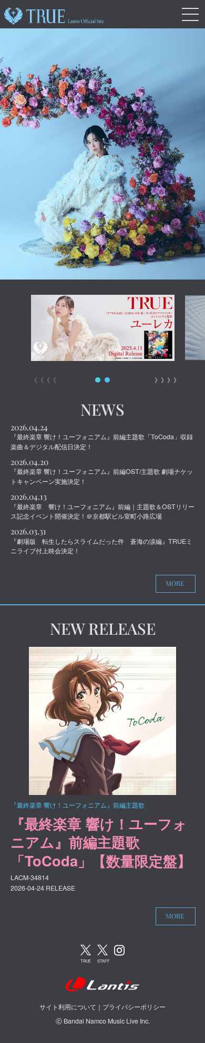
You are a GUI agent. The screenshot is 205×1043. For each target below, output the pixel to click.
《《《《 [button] (40, 380)
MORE (175, 583)
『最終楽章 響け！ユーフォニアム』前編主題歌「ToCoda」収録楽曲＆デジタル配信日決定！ (102, 441)
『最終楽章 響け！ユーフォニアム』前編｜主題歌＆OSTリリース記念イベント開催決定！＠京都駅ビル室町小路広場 (102, 511)
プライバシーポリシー (134, 1006)
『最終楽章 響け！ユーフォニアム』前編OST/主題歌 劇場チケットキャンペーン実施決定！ (102, 476)
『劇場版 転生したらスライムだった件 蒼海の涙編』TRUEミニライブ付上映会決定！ (101, 546)
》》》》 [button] (164, 380)
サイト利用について (67, 1006)
